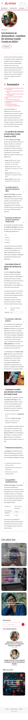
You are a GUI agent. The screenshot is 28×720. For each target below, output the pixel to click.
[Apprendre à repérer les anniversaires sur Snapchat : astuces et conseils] (15, 636)
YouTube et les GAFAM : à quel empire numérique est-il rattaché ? (14, 683)
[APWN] (10, 3)
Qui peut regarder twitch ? (14, 578)
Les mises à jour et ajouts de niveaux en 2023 (15, 91)
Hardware (6, 46)
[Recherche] (21, 3)
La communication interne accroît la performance (14, 603)
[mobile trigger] (2, 3)
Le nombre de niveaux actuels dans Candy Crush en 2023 (14, 88)
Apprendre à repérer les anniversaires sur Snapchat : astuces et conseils (14, 643)
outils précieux (8, 343)
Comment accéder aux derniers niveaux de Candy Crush (15, 94)
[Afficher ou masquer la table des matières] (21, 84)
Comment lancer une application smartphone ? (14, 554)
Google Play (21, 414)
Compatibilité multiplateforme (13, 105)
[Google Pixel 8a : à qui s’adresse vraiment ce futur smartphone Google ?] (15, 654)
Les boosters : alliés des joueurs (13, 99)
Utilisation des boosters (12, 104)
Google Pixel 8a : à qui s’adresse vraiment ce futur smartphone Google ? (14, 662)
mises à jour (7, 196)
